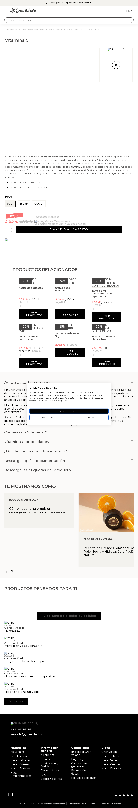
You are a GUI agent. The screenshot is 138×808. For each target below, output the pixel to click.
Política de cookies (83, 777)
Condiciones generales (79, 765)
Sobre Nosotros (51, 778)
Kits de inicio (19, 756)
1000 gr (38, 203)
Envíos (45, 759)
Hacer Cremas (20, 764)
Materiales (17, 751)
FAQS (44, 774)
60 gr (10, 203)
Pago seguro (80, 759)
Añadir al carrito (70, 229)
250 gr (23, 203)
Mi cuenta (47, 755)
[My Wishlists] (103, 10)
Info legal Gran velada (81, 753)
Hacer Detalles (111, 768)
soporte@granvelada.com (29, 734)
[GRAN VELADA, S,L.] (23, 11)
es (128, 10)
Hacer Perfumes (22, 768)
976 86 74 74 (21, 729)
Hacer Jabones (20, 760)
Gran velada (109, 751)
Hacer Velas (109, 760)
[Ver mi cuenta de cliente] (111, 10)
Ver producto (34, 314)
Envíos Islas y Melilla (49, 765)
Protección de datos (80, 772)
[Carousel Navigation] (69, 572)
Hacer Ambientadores (21, 774)
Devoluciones (50, 770)
